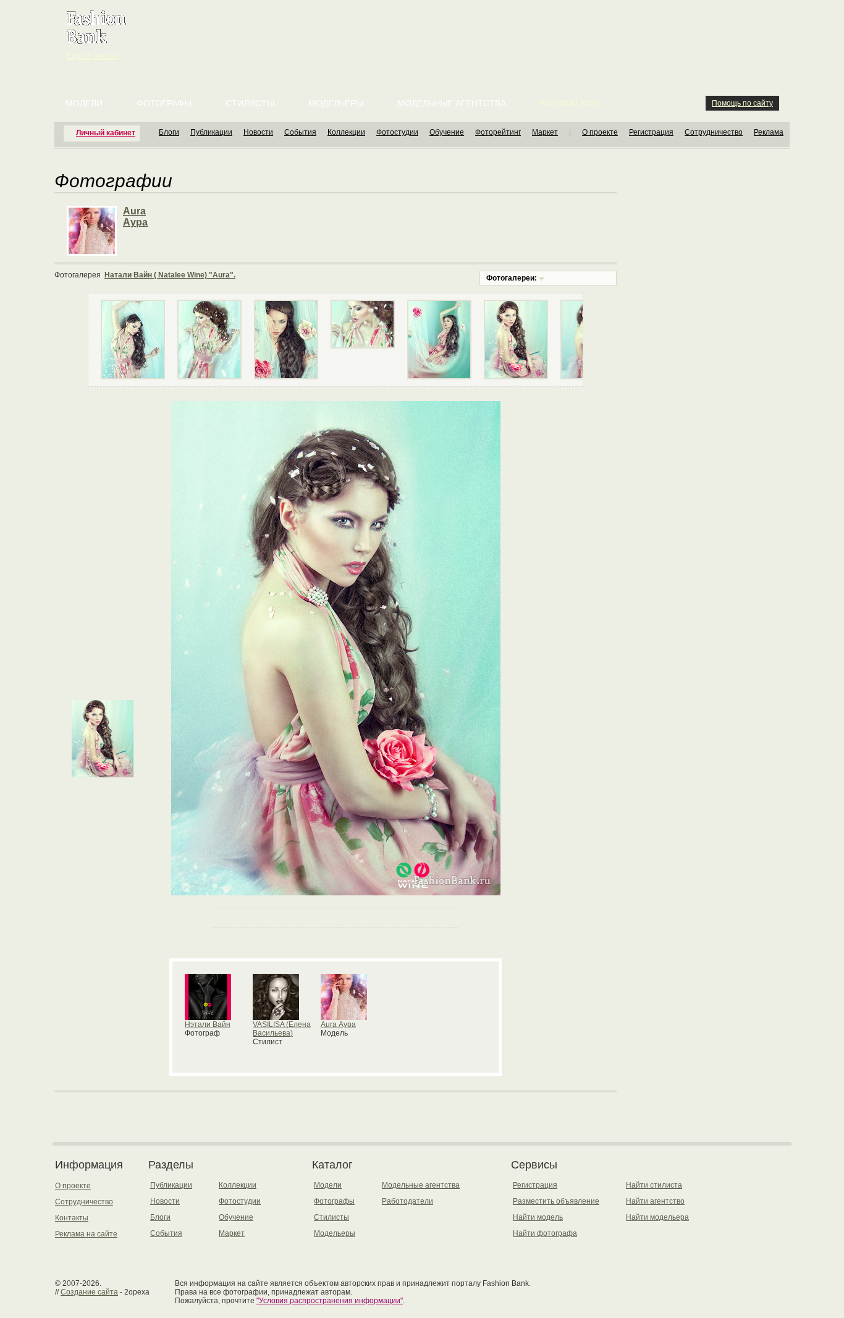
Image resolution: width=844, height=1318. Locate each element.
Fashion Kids (570, 103)
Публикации (211, 132)
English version (93, 56)
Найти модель (538, 1217)
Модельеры (335, 103)
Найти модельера (657, 1217)
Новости (258, 132)
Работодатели (407, 1201)
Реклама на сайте (86, 1234)
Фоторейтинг (498, 132)
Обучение (446, 132)
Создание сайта (89, 1292)
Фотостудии (397, 132)
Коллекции (346, 132)
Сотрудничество (714, 132)
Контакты (71, 1218)
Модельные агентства (451, 103)
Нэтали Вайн (207, 1024)
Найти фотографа (545, 1233)
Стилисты (250, 103)
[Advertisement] (424, 31)
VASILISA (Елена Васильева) (282, 1028)
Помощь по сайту (742, 103)
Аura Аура (338, 1024)
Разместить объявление (556, 1201)
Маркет (545, 132)
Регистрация (651, 132)
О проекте (600, 132)
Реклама (768, 132)
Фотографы (164, 103)
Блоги (169, 132)
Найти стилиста (654, 1185)
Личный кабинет (105, 133)
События (300, 132)
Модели (84, 103)
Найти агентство (655, 1201)
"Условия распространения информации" (329, 1300)
